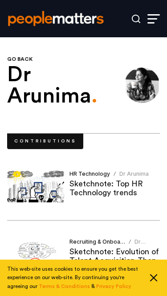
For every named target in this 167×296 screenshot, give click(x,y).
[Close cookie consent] (153, 278)
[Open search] (136, 19)
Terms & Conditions (64, 286)
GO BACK (20, 59)
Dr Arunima (134, 173)
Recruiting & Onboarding (101, 241)
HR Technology (89, 173)
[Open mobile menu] (153, 19)
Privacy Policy (113, 286)
